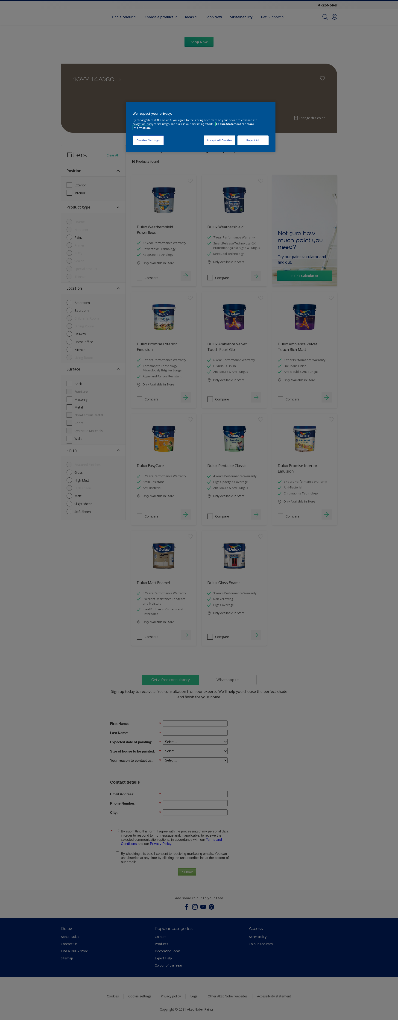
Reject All (253, 140)
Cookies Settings (148, 140)
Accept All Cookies (219, 140)
